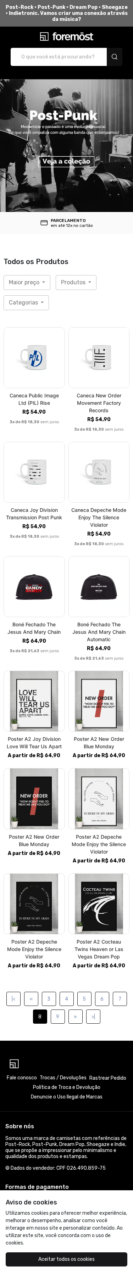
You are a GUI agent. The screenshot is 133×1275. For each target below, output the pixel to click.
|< (13, 999)
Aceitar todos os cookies (66, 1259)
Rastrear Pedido (107, 1078)
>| (93, 1017)
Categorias (24, 302)
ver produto (34, 358)
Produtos (74, 282)
